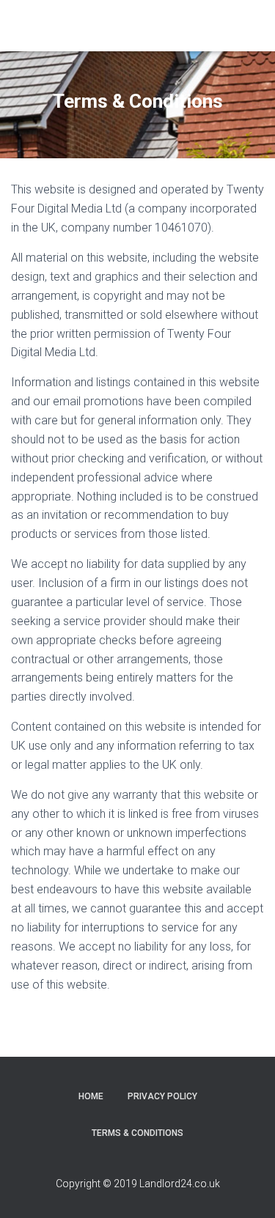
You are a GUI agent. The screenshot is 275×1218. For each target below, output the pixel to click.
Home (90, 1096)
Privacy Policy (162, 1096)
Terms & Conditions (137, 1133)
